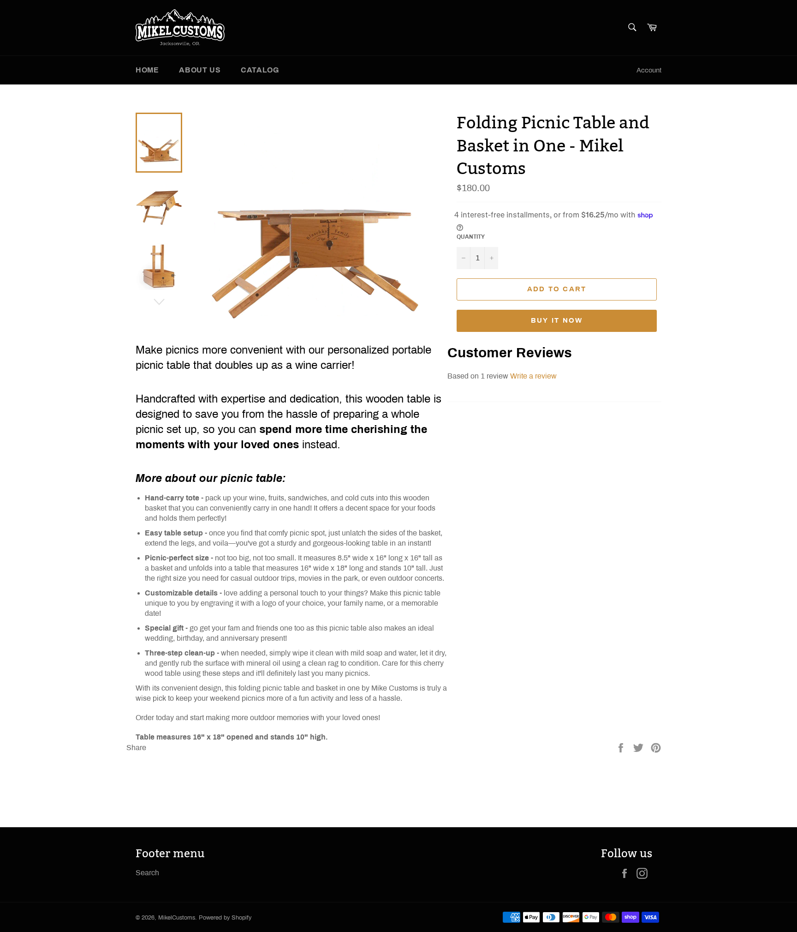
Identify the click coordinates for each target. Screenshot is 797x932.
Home (147, 70)
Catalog (260, 70)
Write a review (533, 376)
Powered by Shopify (225, 917)
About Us (199, 70)
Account (648, 70)
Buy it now (557, 320)
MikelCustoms (176, 917)
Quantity (471, 237)
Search (147, 873)
